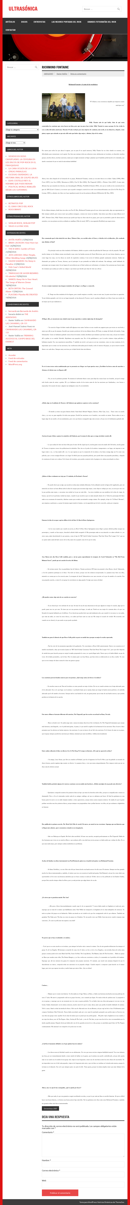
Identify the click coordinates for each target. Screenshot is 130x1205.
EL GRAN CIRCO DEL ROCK (21, 206)
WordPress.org (15, 364)
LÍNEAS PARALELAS (18, 171)
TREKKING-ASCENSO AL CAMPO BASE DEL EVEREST (20, 338)
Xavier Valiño (62, 74)
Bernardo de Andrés (29, 311)
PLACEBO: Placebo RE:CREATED (23, 294)
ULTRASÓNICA (23, 8)
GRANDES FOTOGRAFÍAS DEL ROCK (101, 21)
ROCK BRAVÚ (15, 209)
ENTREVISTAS (39, 21)
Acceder (12, 355)
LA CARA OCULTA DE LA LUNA (22, 168)
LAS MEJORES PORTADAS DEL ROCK (66, 21)
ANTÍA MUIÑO (15, 239)
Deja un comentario (78, 74)
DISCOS (24, 21)
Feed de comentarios (18, 361)
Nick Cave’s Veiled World (20, 267)
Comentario (48, 1132)
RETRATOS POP (16, 203)
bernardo (13, 311)
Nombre (46, 1160)
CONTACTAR (10, 30)
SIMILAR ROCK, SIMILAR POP (22, 223)
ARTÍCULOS (10, 21)
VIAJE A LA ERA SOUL (19, 226)
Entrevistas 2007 (50, 1108)
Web (44, 1180)
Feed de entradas (16, 358)
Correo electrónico (51, 1170)
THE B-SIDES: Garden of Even (22, 248)
